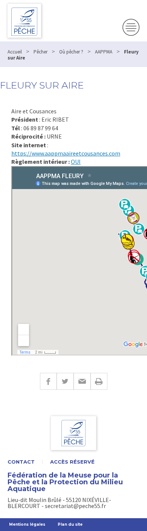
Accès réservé (72, 461)
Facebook (48, 381)
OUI (76, 161)
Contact (21, 461)
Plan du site (70, 524)
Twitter (65, 381)
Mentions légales (27, 524)
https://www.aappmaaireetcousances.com (65, 153)
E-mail (82, 381)
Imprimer (98, 381)
